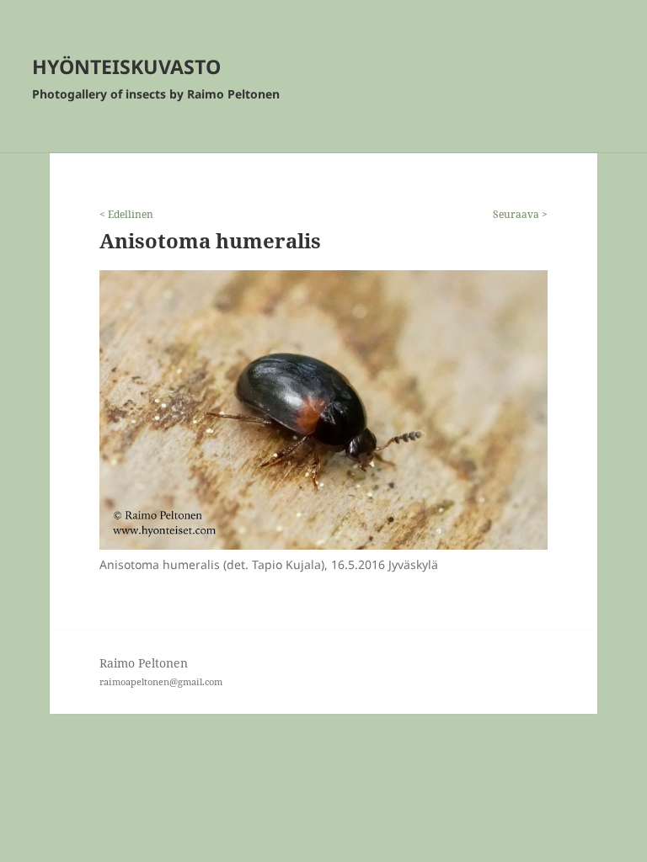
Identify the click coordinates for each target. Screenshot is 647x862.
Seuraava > (520, 214)
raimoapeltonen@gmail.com (160, 681)
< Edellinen (126, 214)
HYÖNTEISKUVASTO (126, 66)
